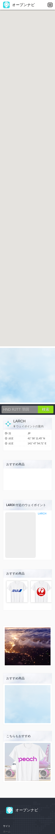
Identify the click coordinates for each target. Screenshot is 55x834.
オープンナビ (23, 5)
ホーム (6, 831)
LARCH (42, 513)
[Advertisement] (27, 375)
